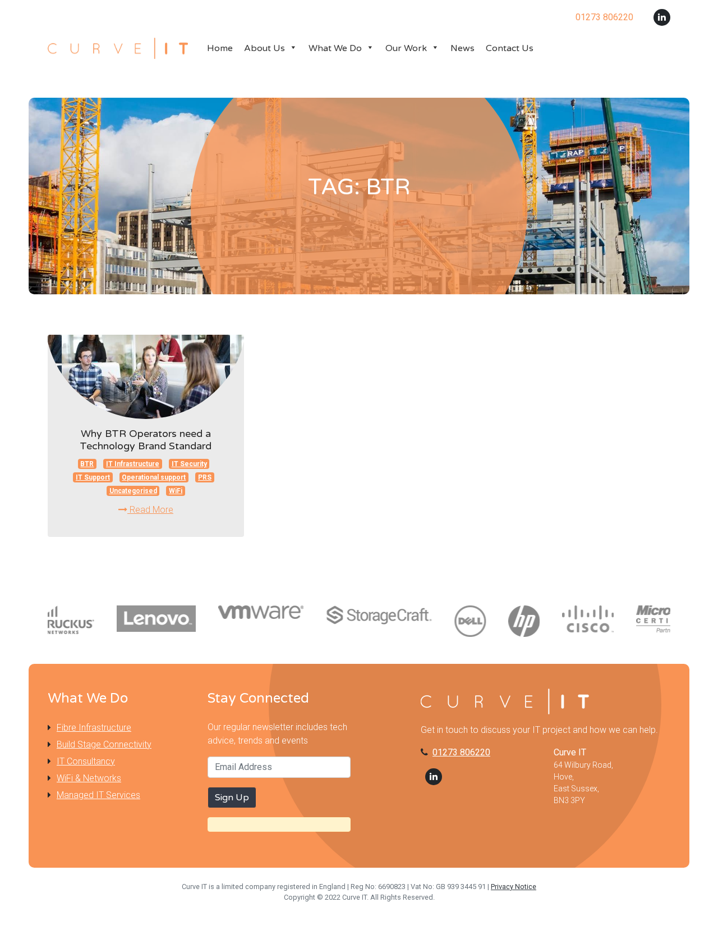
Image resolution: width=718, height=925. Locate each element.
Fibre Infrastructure (94, 727)
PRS (204, 477)
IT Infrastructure (132, 464)
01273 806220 (461, 752)
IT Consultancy (86, 761)
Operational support (154, 477)
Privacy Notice (513, 886)
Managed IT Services (98, 795)
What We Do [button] (335, 48)
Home (220, 48)
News (462, 48)
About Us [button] (264, 48)
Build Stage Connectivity (104, 744)
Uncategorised (133, 491)
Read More (150, 509)
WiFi (175, 491)
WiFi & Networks (89, 778)
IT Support (93, 477)
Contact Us (509, 48)
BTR (87, 464)
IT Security (189, 464)
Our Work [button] (406, 48)
